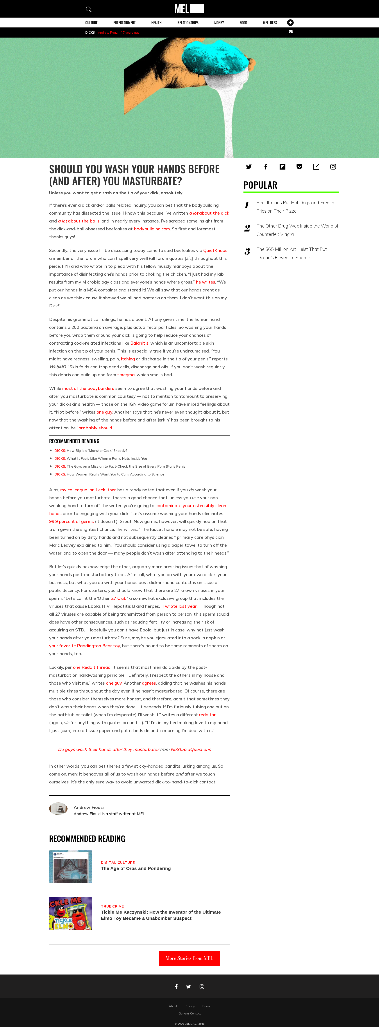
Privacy (190, 1006)
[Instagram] (333, 166)
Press (206, 1006)
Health (156, 22)
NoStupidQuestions (191, 749)
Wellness (270, 22)
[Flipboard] (282, 166)
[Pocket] (299, 166)
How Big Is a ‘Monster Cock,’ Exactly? (90, 450)
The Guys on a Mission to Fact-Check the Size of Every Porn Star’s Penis (119, 466)
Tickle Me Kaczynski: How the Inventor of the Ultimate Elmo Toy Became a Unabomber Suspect (161, 915)
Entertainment (124, 22)
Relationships (187, 22)
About (173, 1006)
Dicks (90, 32)
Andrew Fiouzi (108, 32)
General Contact (190, 1013)
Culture (91, 22)
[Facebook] (265, 166)
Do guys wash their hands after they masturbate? (108, 749)
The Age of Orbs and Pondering (136, 868)
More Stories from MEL (189, 958)
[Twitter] (249, 166)
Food (243, 22)
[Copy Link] (316, 166)
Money (219, 22)
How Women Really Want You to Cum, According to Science (109, 474)
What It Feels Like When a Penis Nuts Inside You (100, 458)
